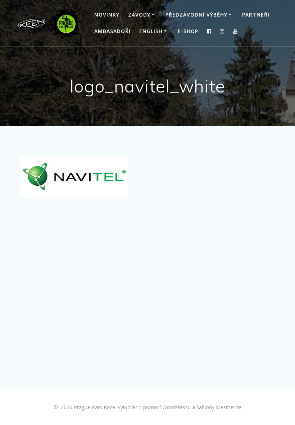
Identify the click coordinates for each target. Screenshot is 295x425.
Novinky (106, 14)
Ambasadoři (112, 31)
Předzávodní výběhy (196, 14)
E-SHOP (188, 31)
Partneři (255, 14)
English (151, 31)
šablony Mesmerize (219, 407)
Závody (139, 14)
